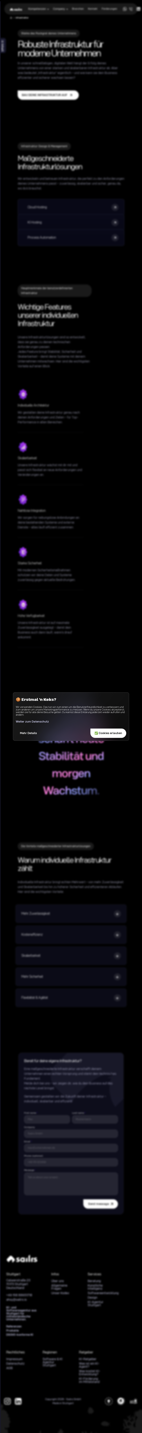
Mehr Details (28, 733)
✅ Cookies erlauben (108, 733)
